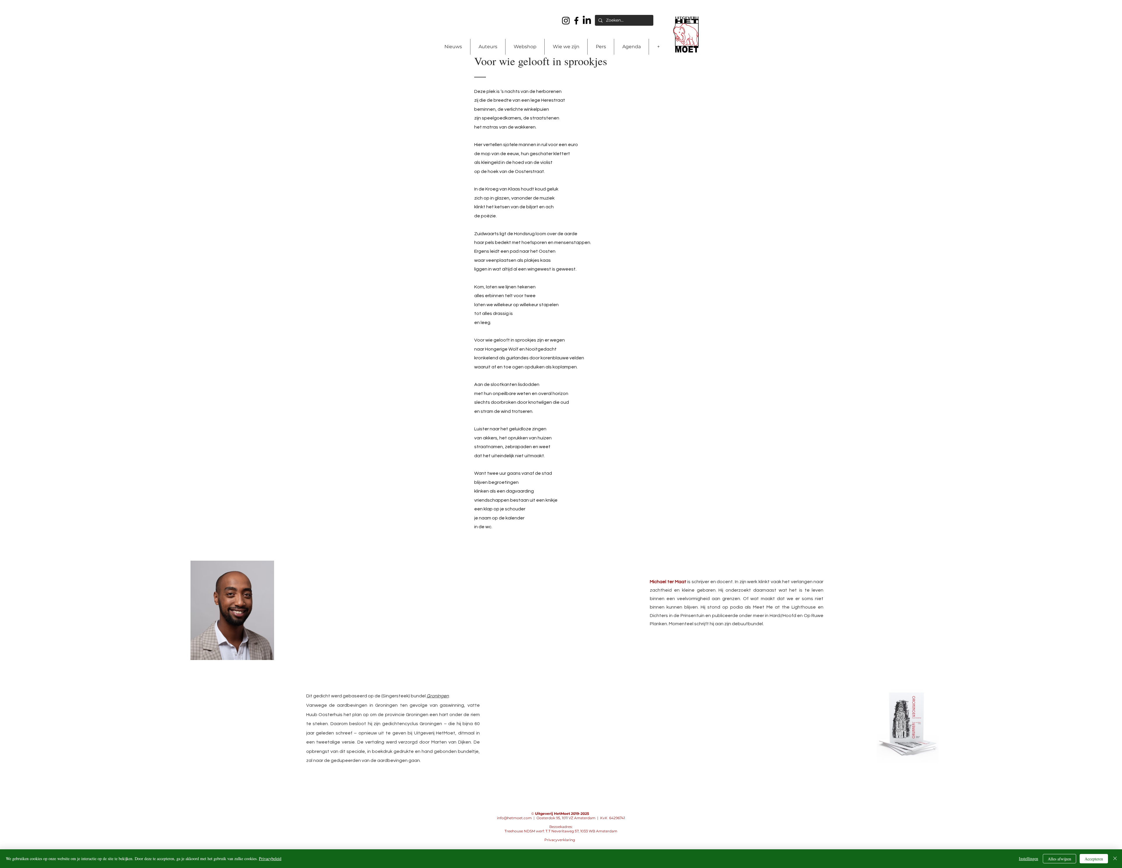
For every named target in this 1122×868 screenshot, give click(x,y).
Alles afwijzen (1059, 859)
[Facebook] (576, 20)
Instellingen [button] (1028, 858)
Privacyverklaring (559, 840)
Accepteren (1094, 859)
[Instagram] (566, 20)
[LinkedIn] (587, 20)
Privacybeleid (270, 858)
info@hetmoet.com (514, 818)
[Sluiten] (1114, 858)
